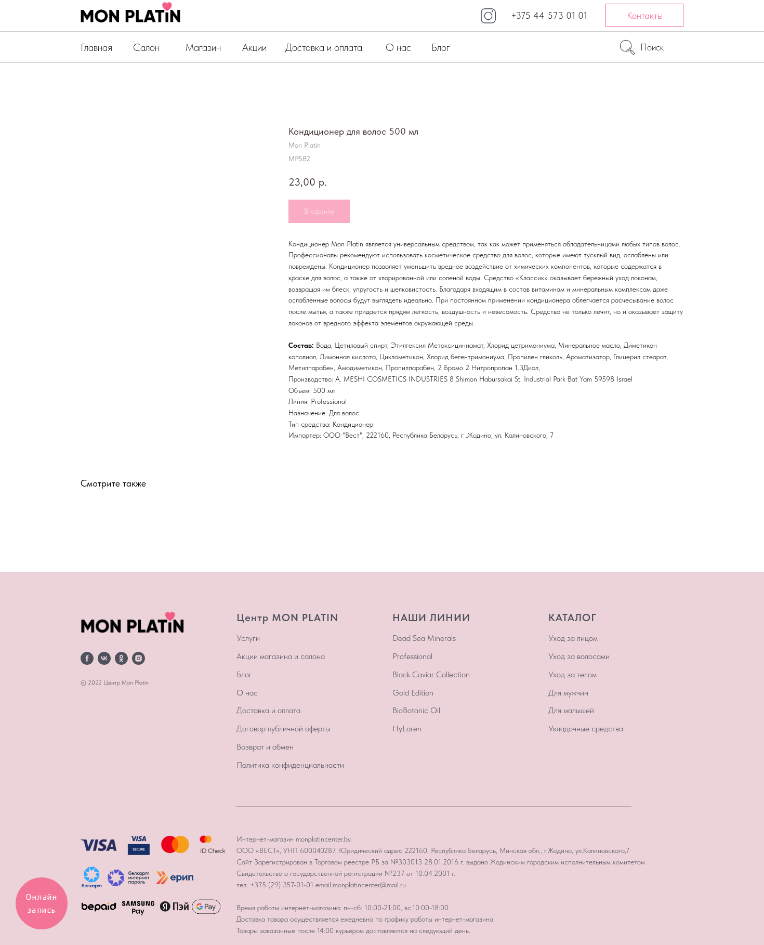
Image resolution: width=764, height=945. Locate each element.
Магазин (203, 47)
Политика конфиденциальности (290, 765)
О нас (398, 47)
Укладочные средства (585, 728)
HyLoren (406, 728)
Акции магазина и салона (280, 656)
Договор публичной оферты (283, 728)
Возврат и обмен (265, 747)
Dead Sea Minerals (424, 638)
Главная (96, 47)
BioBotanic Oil (416, 710)
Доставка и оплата (323, 47)
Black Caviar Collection (431, 674)
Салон (146, 47)
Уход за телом (572, 674)
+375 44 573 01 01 (549, 15)
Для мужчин (568, 693)
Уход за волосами (579, 656)
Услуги (248, 638)
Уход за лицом (573, 638)
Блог (440, 47)
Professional (412, 656)
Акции (254, 47)
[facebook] (87, 658)
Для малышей (571, 710)
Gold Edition (412, 693)
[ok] (121, 658)
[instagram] (138, 658)
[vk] (104, 658)
